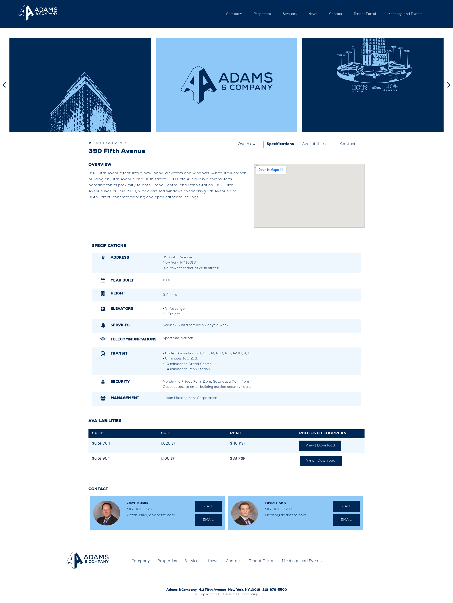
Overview (247, 144)
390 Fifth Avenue (116, 152)
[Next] (448, 85)
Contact (335, 14)
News (313, 14)
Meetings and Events (405, 14)
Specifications (280, 144)
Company (234, 14)
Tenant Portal (365, 14)
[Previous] (4, 85)
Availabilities (314, 144)
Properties (262, 14)
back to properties (110, 143)
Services (290, 14)
